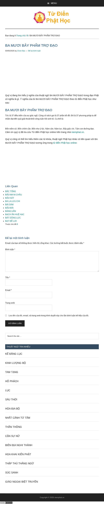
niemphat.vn (77, 132)
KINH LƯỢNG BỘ (15, 363)
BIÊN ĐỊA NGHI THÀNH (18, 445)
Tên (7, 277)
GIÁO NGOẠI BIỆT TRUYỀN (21, 481)
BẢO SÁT (9, 198)
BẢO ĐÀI (9, 208)
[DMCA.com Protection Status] (6, 503)
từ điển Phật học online (65, 143)
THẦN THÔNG (13, 426)
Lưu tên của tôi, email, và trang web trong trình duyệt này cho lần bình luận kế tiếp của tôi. (49, 315)
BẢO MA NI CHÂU (13, 195)
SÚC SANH (11, 472)
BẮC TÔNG (10, 191)
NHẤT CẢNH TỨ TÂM (17, 417)
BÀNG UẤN (10, 211)
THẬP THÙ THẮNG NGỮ (19, 463)
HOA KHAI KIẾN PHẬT (18, 454)
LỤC (7, 390)
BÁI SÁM (9, 204)
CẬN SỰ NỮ (12, 436)
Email (8, 290)
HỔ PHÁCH (11, 381)
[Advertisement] (52, 75)
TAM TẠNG (11, 372)
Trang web (10, 303)
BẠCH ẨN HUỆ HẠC (14, 214)
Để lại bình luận (34, 51)
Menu (54, 3)
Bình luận (10, 249)
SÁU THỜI (11, 399)
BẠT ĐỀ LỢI (11, 221)
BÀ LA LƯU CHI (12, 201)
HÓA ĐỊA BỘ (12, 408)
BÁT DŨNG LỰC (13, 218)
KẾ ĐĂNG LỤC (13, 353)
